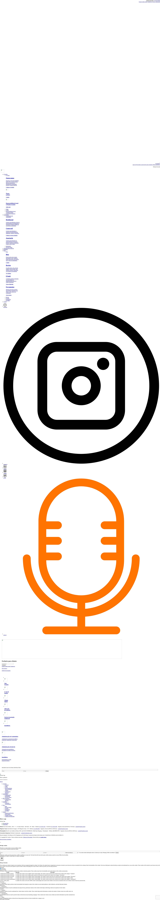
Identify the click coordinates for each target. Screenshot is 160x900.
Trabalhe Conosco (8, 815)
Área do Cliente (8, 797)
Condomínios (6, 214)
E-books (6, 808)
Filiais (6, 786)
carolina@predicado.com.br (26, 833)
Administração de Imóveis (8, 248)
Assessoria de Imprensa (7, 792)
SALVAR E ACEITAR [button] (4, 899)
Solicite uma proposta (6, 670)
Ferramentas (7, 809)
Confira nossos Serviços (8, 800)
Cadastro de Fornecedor (9, 816)
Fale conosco (4, 668)
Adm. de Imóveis (5, 798)
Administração (8, 795)
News (4, 250)
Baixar (1, 781)
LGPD (6, 787)
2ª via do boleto (157, 0)
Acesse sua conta (150, 0)
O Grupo (7, 784)
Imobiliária (5, 249)
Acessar (3, 665)
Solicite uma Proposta (9, 813)
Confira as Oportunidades (8, 803)
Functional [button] (2, 881)
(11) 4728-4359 (36, 828)
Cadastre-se (149, 1)
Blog (6, 806)
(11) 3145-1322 (42, 826)
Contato (5, 301)
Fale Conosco (7, 814)
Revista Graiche (8, 807)
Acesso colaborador (156, 1)
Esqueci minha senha (143, 1)
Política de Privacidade (27, 837)
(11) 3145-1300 (54, 826)
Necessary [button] (2, 867)
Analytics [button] (2, 888)
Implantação (7, 796)
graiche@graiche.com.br (80, 826)
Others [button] (1, 895)
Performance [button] (2, 885)
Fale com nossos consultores (5, 839)
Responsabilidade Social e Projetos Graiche (8, 789)
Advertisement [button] (3, 892)
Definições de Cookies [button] (4, 856)
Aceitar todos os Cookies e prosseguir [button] (16, 856)
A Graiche (5, 174)
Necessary (4, 868)
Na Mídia (7, 810)
